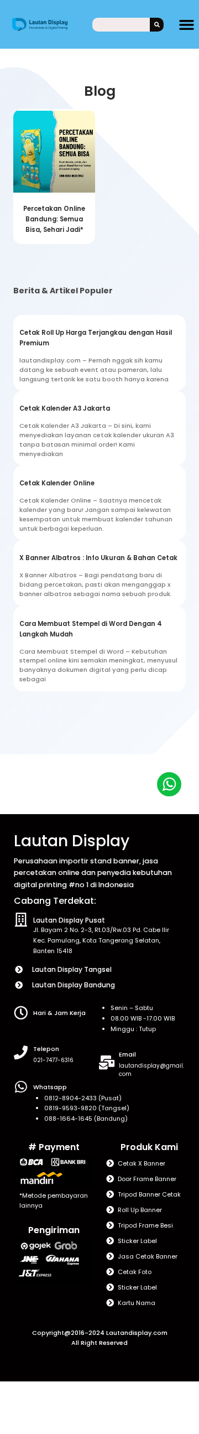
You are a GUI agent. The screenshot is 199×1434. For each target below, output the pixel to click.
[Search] (157, 25)
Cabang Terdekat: (55, 900)
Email (127, 1054)
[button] (187, 24)
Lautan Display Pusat (69, 920)
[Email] (106, 1062)
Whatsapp (50, 1087)
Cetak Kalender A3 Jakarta (64, 408)
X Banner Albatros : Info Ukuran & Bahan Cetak (98, 557)
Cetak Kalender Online (57, 483)
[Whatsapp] (21, 1087)
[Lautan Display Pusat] (21, 919)
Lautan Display (71, 841)
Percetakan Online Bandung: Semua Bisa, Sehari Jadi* (54, 219)
